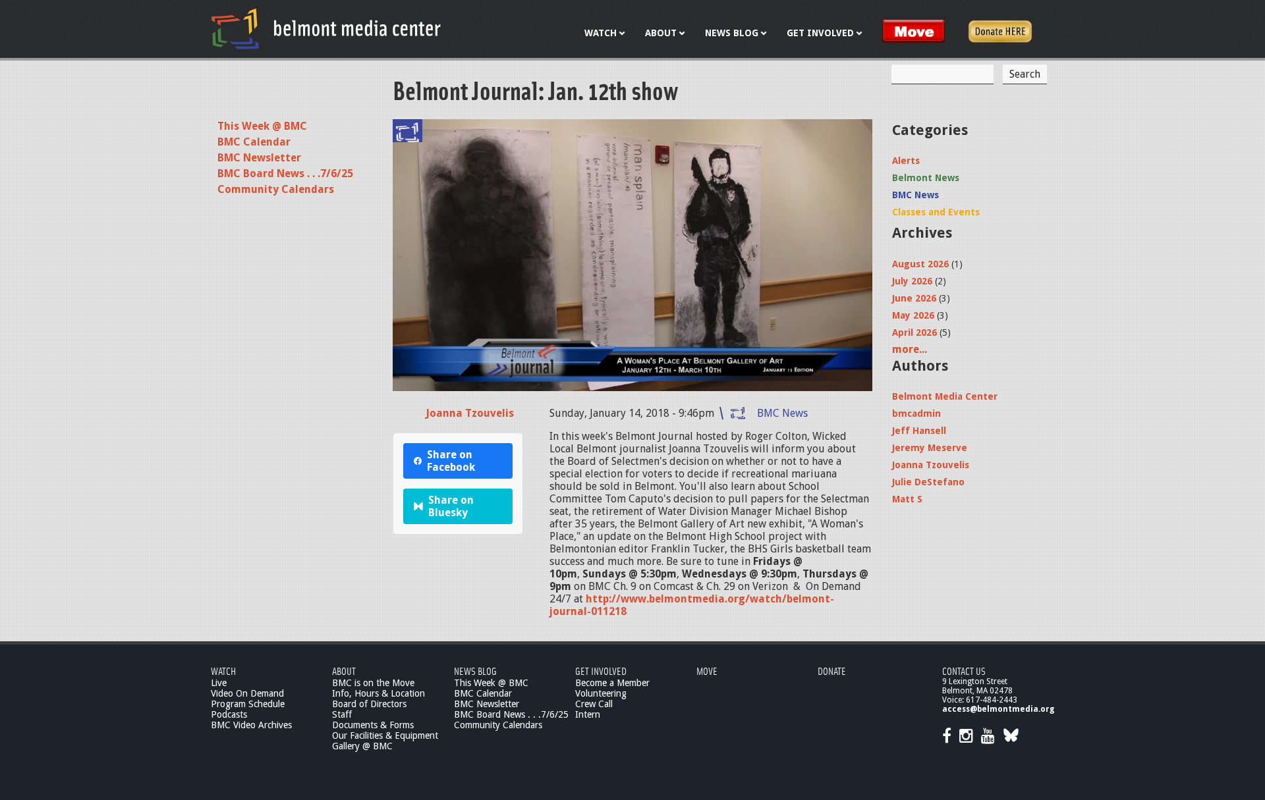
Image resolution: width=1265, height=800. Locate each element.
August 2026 (920, 264)
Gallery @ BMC (362, 746)
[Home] (326, 28)
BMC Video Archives (251, 725)
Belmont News (925, 178)
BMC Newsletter (259, 157)
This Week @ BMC (262, 126)
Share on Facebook (451, 460)
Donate (832, 670)
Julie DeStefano (928, 482)
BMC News (782, 413)
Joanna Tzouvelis (470, 413)
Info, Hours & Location (378, 693)
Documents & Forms (373, 725)
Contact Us (964, 670)
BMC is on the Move (373, 683)
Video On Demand (247, 693)
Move (706, 670)
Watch (223, 670)
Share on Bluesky (451, 506)
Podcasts (229, 714)
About (344, 670)
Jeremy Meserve (929, 447)
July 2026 (912, 281)
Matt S (907, 499)
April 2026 (914, 332)
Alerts (906, 160)
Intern (587, 714)
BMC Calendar (254, 142)
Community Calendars (275, 189)
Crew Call (594, 704)
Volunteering (601, 693)
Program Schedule (248, 704)
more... (909, 349)
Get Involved (601, 670)
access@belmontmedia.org (998, 709)
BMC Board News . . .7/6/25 (285, 173)
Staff (342, 714)
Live (219, 683)
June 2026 (914, 298)
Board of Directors (369, 704)
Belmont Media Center (945, 396)
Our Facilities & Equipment (385, 735)
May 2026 (913, 315)
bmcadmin (916, 413)
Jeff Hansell (919, 430)
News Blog (475, 670)
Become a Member (612, 683)
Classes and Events (936, 212)
